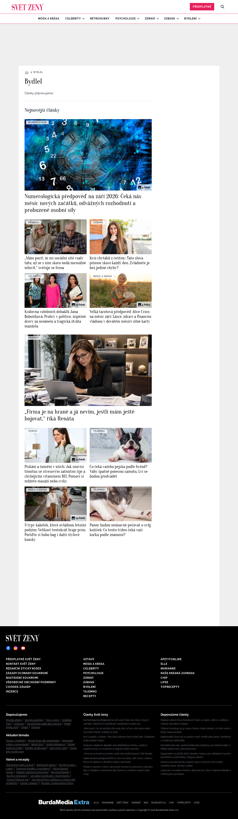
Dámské (136, 802)
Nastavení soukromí (22, 677)
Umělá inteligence (55, 744)
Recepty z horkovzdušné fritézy (57, 783)
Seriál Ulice (37, 744)
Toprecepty (170, 686)
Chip (164, 677)
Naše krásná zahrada (178, 673)
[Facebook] (8, 648)
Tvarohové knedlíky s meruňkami (33, 768)
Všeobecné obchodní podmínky (31, 682)
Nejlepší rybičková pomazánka (32, 772)
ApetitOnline (171, 659)
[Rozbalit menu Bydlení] (198, 18)
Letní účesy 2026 (58, 748)
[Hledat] (222, 6)
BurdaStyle (158, 802)
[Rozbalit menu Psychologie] (137, 18)
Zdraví (150, 18)
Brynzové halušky (60, 772)
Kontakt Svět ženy (21, 663)
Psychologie (125, 18)
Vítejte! (24, 727)
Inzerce (12, 691)
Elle (164, 663)
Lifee (164, 682)
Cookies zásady (18, 686)
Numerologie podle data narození (44, 724)
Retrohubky (100, 18)
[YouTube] (23, 648)
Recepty (89, 696)
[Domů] (28, 6)
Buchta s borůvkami (17, 776)
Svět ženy (122, 802)
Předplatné (202, 6)
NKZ (146, 802)
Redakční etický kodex (23, 668)
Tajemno (90, 691)
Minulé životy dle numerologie (43, 740)
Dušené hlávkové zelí (17, 779)
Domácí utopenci (29, 783)
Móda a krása (48, 18)
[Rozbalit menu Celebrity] (82, 18)
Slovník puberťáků (34, 720)
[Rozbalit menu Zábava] (176, 18)
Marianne (168, 668)
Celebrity (73, 18)
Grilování (35, 727)
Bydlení (190, 18)
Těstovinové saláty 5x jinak (19, 765)
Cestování (19, 724)
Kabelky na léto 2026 (35, 748)
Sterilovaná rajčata (46, 765)
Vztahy (88, 659)
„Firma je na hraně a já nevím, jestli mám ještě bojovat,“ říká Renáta (117, 753)
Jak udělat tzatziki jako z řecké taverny (50, 776)
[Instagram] (15, 648)
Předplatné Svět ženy (23, 659)
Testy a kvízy (52, 720)
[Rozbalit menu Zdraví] (156, 18)
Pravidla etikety (14, 720)
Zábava (169, 18)
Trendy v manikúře (15, 740)
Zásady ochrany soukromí (27, 673)
